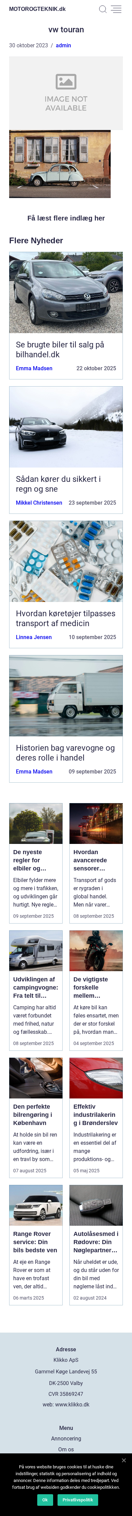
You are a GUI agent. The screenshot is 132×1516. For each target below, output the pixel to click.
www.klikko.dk (72, 1404)
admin (63, 45)
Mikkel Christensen (39, 503)
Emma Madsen (34, 368)
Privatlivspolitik (78, 1499)
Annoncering (66, 1438)
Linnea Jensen (34, 637)
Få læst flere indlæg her (66, 218)
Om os (66, 1449)
